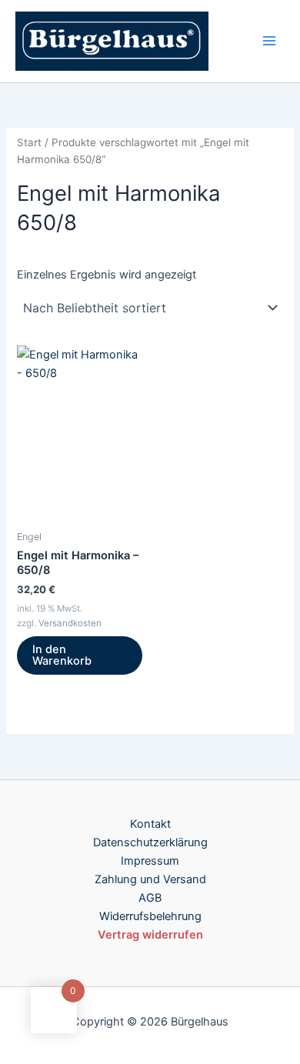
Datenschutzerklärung (150, 842)
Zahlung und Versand (150, 879)
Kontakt (150, 824)
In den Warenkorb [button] (62, 655)
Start (29, 142)
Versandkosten (70, 623)
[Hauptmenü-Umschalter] (269, 40)
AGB (150, 898)
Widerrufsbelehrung (150, 916)
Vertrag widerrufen (150, 935)
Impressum (150, 861)
